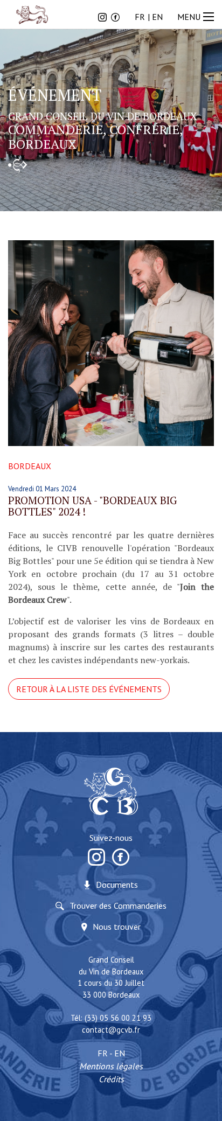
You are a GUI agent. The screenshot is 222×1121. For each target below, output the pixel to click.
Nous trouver (117, 926)
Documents (117, 884)
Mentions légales (111, 1066)
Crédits (111, 1079)
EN (157, 16)
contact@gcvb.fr (111, 1030)
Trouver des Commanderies (118, 905)
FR (140, 16)
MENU (188, 16)
